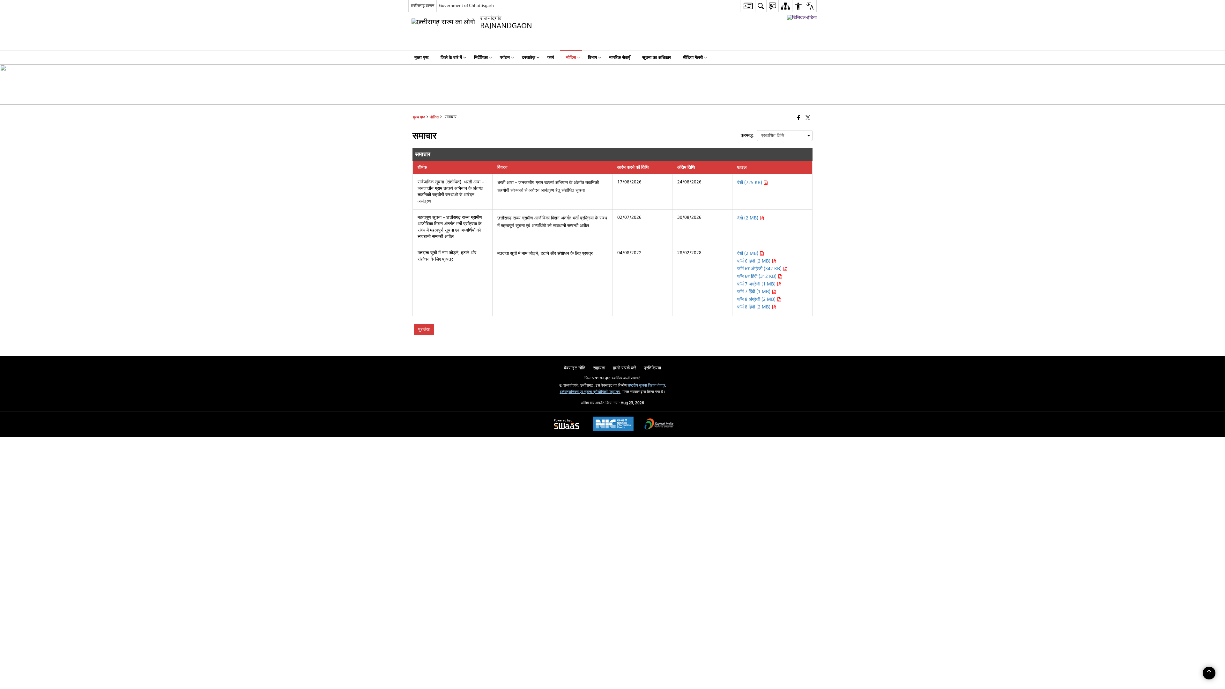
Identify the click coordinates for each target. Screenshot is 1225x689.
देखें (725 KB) (750, 182)
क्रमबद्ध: (747, 135)
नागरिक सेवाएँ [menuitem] (619, 57)
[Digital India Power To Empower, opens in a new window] (659, 424)
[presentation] (785, 135)
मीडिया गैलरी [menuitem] (693, 57)
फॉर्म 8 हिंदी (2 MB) (754, 307)
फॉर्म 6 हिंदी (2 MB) (754, 261)
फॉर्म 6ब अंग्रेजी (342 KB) (760, 268)
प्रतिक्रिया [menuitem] (652, 368)
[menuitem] (747, 6)
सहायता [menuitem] (599, 368)
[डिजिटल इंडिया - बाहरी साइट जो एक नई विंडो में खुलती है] (802, 17)
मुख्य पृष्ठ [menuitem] (421, 57)
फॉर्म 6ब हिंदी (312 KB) (757, 276)
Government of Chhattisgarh (466, 6)
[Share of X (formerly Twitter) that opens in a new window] (808, 118)
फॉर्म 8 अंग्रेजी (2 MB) (757, 299)
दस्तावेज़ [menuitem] (528, 57)
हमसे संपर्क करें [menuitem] (624, 368)
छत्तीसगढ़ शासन (422, 6)
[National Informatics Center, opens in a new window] (613, 424)
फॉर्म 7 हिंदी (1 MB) (754, 291)
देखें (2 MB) (748, 218)
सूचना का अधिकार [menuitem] (656, 57)
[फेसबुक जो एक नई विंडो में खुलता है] (799, 118)
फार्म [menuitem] (550, 57)
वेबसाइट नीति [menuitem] (574, 368)
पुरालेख (424, 329)
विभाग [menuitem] (592, 57)
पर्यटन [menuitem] (505, 57)
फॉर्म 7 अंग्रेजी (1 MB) (757, 284)
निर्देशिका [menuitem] (481, 57)
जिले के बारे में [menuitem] (451, 57)
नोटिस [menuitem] (571, 57)
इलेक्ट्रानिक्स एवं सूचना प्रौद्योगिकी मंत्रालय (590, 392)
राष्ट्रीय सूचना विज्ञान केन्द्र (646, 385)
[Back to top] (1209, 673)
